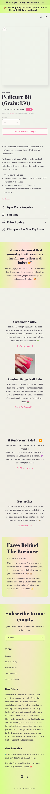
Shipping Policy (11, 673)
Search (8, 656)
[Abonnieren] (42, 638)
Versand (11, 113)
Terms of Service (12, 679)
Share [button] (7, 199)
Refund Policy (11, 668)
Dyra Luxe (21, 788)
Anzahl (4, 117)
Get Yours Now (23, 468)
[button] (3, 17)
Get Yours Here (23, 346)
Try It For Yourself (23, 407)
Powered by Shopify (30, 788)
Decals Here (23, 526)
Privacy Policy (11, 662)
